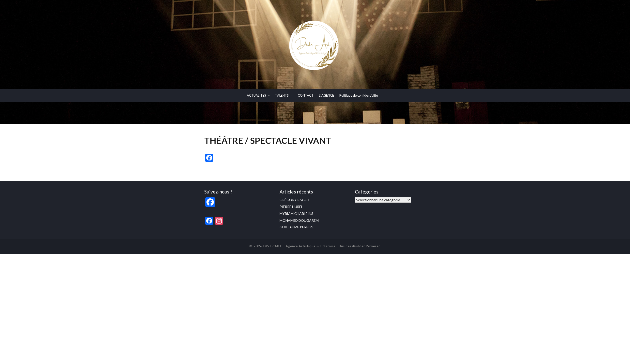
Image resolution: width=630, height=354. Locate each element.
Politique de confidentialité (358, 95)
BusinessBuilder (352, 246)
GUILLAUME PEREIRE (297, 227)
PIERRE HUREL (291, 207)
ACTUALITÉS (256, 95)
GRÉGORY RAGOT (295, 200)
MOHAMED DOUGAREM (299, 220)
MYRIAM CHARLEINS (296, 213)
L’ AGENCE (326, 95)
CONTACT (306, 95)
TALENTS (282, 95)
